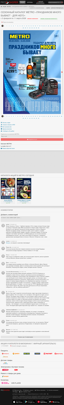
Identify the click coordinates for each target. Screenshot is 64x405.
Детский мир (5, 363)
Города (15, 391)
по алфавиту (5, 345)
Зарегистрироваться (57, 8)
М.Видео (16, 369)
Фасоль (5, 356)
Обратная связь (18, 390)
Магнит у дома (48, 353)
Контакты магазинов (53, 390)
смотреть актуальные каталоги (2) (48, 18)
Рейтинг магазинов (40, 390)
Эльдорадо (5, 369)
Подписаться (32, 139)
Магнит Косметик (5, 383)
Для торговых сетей (25, 391)
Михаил (8, 243)
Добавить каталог (29, 390)
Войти (48, 8)
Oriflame (16, 383)
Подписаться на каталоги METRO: (10, 134)
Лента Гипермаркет (37, 353)
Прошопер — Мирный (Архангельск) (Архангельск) (9, 2)
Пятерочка (5, 353)
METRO (9, 6)
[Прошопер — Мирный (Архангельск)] (1, 6)
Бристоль (58, 353)
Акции (22, 2)
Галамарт (5, 376)
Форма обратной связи (8, 148)
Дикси (16, 353)
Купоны (30, 2)
